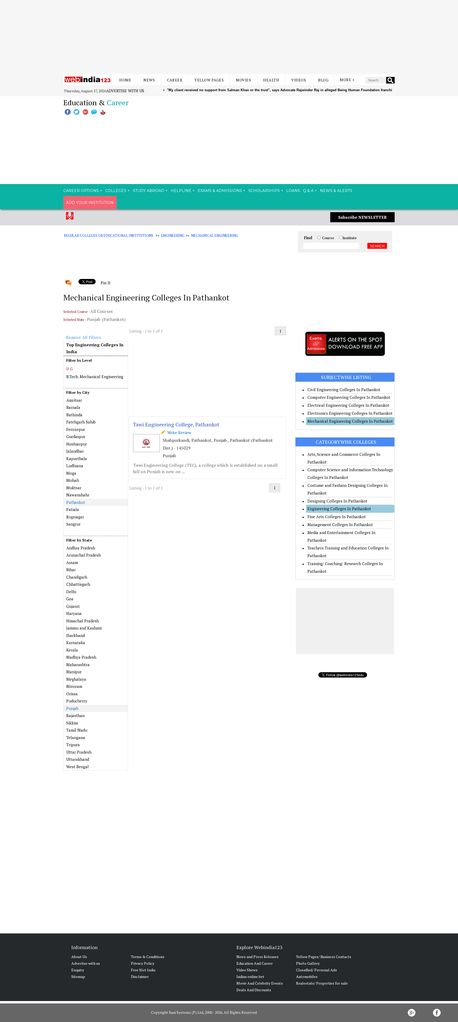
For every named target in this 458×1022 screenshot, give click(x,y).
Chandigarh (76, 577)
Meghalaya (76, 679)
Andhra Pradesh (80, 548)
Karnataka (75, 642)
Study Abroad (148, 190)
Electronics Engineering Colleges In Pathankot (350, 413)
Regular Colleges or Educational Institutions (108, 235)
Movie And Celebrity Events (259, 983)
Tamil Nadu (76, 730)
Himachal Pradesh (82, 620)
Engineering (172, 235)
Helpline (181, 190)
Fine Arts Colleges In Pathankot (336, 516)
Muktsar (73, 487)
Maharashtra (78, 664)
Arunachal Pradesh (83, 555)
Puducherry (76, 701)
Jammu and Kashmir (84, 628)
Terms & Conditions (147, 956)
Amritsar (74, 400)
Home (125, 79)
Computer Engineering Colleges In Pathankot (348, 397)
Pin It (105, 282)
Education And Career (254, 963)
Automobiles (307, 976)
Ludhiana (74, 465)
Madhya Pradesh (81, 657)
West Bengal (77, 766)
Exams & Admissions (220, 190)
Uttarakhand (77, 759)
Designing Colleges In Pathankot (337, 501)
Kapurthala (76, 458)
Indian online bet (250, 976)
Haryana (74, 613)
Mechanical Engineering (214, 235)
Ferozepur (75, 429)
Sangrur (73, 524)
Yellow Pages (209, 79)
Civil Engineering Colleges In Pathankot (343, 389)
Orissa (72, 693)
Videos (298, 79)
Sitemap (78, 976)
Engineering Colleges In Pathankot (339, 508)
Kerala (72, 650)
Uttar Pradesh (78, 752)
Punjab (72, 708)
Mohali (72, 480)
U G (69, 368)
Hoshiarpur (76, 444)
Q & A (308, 190)
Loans (293, 190)
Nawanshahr (77, 494)
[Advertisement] (229, 37)
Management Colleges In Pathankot (340, 524)
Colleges (115, 190)
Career (174, 79)
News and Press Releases (257, 956)
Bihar (71, 569)
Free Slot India (143, 969)
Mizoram (74, 686)
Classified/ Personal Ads (316, 969)
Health (271, 79)
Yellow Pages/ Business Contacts (323, 956)
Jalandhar (75, 451)
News (149, 79)
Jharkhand (75, 635)
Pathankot (75, 502)
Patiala (72, 509)
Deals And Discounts (253, 989)
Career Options (81, 190)
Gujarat (73, 606)
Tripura (73, 744)
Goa (69, 598)
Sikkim (72, 723)
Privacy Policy (142, 963)
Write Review (178, 432)
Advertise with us (125, 90)
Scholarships (264, 190)
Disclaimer (140, 976)
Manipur (74, 671)
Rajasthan (75, 715)
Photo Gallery (308, 963)
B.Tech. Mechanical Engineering (94, 376)
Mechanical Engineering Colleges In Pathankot (350, 421)
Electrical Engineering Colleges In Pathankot (348, 405)
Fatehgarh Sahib (81, 422)
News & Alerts (336, 190)
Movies (243, 79)
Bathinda (74, 414)
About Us (79, 956)
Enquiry (77, 969)
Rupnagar (75, 516)
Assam (72, 562)
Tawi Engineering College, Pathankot (176, 424)
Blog (323, 79)
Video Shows (247, 969)
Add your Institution (90, 202)
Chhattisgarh (78, 584)
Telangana (75, 737)
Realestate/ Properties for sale (322, 983)
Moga (71, 473)
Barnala (73, 407)
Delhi (71, 591)
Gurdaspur (75, 436)
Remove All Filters (83, 337)
